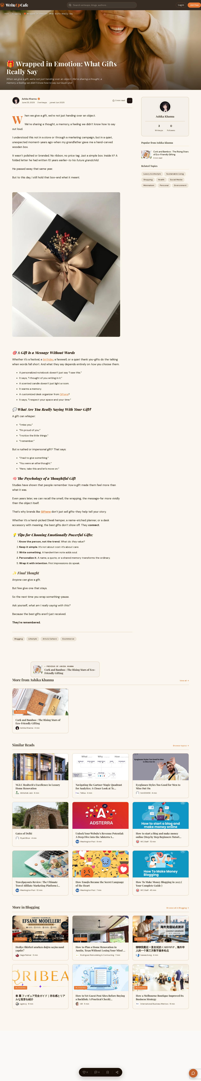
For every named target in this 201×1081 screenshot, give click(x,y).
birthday (48, 359)
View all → (184, 680)
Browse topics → (181, 745)
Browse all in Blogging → (178, 908)
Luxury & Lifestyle (152, 174)
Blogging (16, 14)
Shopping (148, 179)
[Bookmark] (108, 1072)
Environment (180, 185)
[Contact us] (193, 1073)
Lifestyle (32, 639)
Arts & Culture (50, 639)
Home (6, 14)
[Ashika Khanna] (16, 100)
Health (161, 179)
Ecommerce (68, 639)
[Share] (117, 1072)
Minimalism (148, 185)
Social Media (176, 179)
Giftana (64, 394)
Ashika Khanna (29, 98)
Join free (194, 5)
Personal (164, 185)
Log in (181, 5)
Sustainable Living (175, 174)
